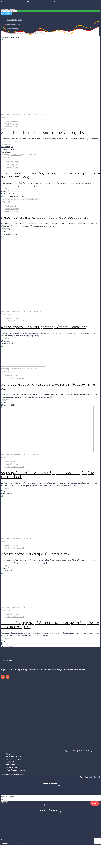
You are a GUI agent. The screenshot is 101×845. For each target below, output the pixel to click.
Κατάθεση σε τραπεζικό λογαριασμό (23, 828)
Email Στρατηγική (12, 124)
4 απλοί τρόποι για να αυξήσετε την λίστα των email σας (44, 327)
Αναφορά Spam (13, 24)
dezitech (97, 777)
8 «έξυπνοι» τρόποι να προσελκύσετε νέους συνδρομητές (44, 217)
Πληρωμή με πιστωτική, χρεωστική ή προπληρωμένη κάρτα (32, 831)
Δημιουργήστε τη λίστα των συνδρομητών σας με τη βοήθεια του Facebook (47, 475)
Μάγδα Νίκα (16, 155)
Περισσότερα (7, 147)
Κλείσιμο (4, 843)
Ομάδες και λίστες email (14, 321)
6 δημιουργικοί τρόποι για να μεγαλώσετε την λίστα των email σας (48, 386)
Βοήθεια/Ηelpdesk (14, 20)
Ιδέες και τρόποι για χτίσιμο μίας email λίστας (36, 554)
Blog (9, 37)
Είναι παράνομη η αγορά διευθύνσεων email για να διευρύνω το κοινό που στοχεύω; (50, 625)
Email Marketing (11, 121)
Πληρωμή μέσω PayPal (16, 834)
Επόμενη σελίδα (7, 646)
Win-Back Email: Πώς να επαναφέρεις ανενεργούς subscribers (47, 132)
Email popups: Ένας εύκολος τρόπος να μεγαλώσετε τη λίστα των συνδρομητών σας (50, 175)
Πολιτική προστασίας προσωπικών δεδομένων (25, 33)
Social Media (10, 461)
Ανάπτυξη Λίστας (11, 127)
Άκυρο (95, 803)
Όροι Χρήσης (12, 28)
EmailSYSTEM (16, 114)
